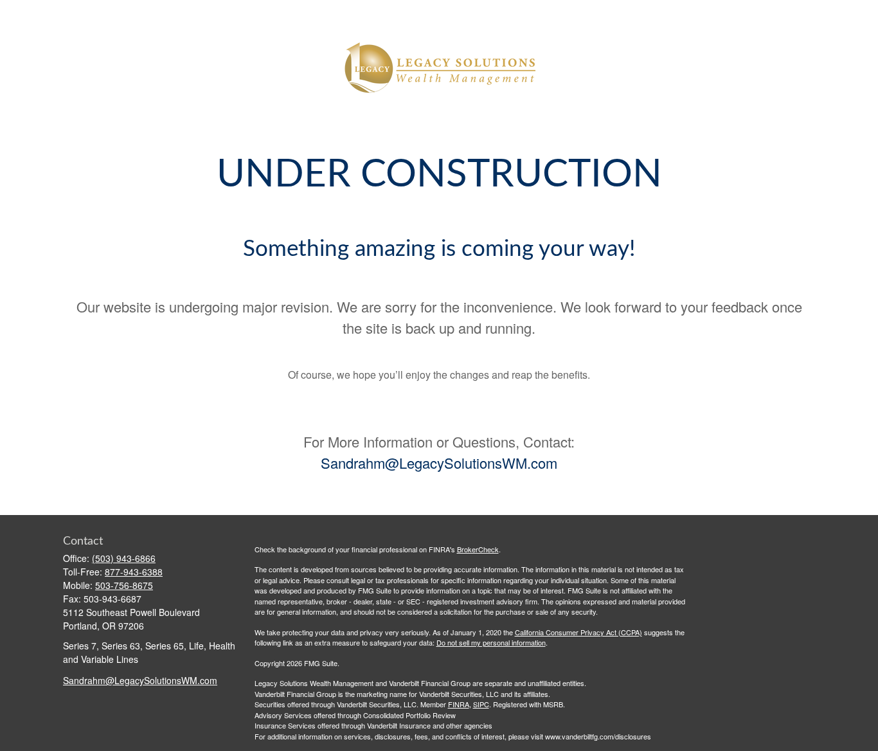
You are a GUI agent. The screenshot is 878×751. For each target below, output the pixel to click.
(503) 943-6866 (124, 558)
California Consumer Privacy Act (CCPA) (578, 632)
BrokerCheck (478, 549)
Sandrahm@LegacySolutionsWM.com (439, 463)
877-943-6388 (134, 571)
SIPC (481, 704)
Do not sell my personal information (491, 642)
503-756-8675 (124, 585)
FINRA (458, 704)
